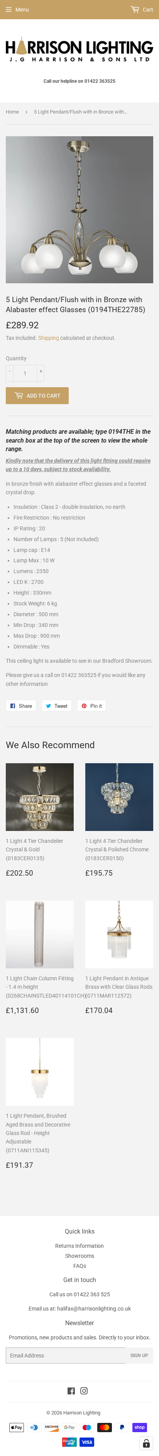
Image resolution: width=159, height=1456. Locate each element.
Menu (22, 10)
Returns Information (79, 1246)
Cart (147, 10)
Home (12, 112)
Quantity (16, 358)
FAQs (79, 1266)
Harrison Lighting (81, 1413)
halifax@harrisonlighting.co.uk (94, 1309)
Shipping (48, 338)
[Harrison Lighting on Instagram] (84, 1392)
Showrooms (79, 1256)
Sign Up (139, 1355)
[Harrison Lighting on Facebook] (71, 1392)
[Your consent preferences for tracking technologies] (146, 1443)
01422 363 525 (92, 1294)
